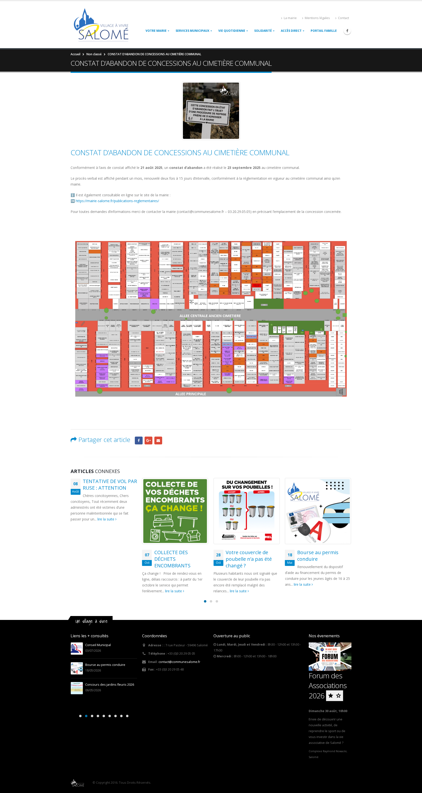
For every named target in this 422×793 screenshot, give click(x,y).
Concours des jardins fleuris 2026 (109, 685)
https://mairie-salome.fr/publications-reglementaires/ (117, 200)
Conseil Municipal (98, 645)
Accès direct (291, 31)
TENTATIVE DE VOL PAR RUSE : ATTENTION (110, 484)
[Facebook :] (347, 30)
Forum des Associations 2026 (328, 686)
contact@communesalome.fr (179, 662)
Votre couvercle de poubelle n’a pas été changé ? (249, 559)
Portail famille (324, 31)
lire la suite (106, 519)
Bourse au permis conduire (105, 665)
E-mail (158, 440)
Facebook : (139, 440)
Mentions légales (317, 18)
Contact (343, 18)
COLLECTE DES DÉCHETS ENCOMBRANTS (172, 559)
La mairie (290, 18)
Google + (148, 440)
